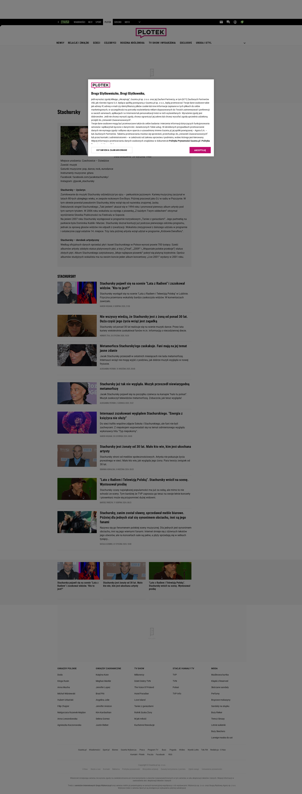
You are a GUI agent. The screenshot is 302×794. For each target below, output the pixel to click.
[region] (151, 117)
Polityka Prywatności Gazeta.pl (184, 141)
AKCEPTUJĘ (200, 150)
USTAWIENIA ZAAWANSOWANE (111, 150)
